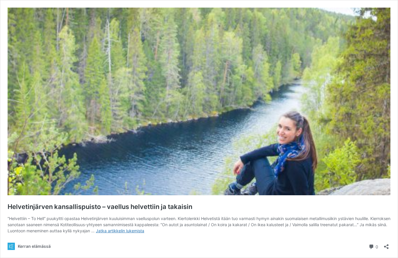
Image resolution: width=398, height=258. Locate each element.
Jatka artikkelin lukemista (120, 230)
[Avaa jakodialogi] (386, 244)
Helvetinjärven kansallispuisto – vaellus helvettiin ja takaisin (100, 206)
